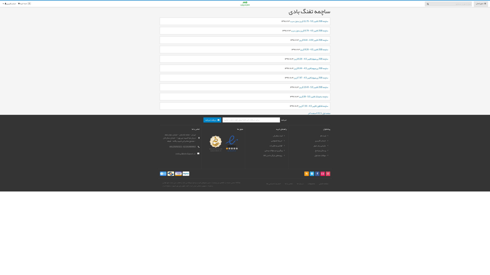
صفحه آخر (312, 113)
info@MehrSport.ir (186, 154)
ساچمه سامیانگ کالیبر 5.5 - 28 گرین (313, 97)
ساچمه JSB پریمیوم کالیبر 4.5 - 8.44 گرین (311, 68)
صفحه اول (326, 113)
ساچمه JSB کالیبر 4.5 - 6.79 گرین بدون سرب (309, 31)
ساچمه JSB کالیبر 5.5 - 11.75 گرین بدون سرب (309, 21)
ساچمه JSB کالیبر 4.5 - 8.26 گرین (314, 49)
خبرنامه (284, 120)
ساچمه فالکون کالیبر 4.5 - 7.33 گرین (313, 106)
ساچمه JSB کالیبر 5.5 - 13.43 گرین (313, 87)
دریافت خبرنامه (210, 120)
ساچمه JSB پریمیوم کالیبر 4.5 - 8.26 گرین (311, 59)
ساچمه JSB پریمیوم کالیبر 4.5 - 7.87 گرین (311, 78)
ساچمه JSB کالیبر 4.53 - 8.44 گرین (313, 40)
